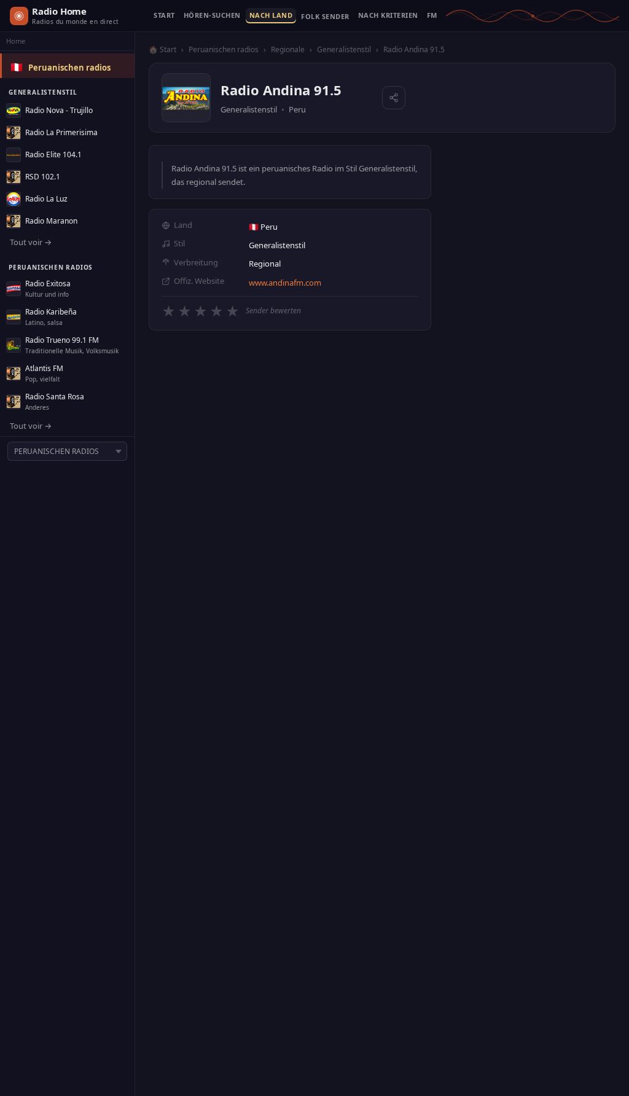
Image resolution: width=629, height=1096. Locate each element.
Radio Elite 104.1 (53, 154)
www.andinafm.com (285, 282)
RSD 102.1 (42, 176)
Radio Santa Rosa (54, 396)
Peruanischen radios (69, 67)
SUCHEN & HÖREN (212, 15)
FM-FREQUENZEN (432, 15)
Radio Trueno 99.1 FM (62, 340)
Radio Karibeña (51, 312)
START (164, 15)
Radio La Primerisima (61, 132)
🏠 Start (162, 49)
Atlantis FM (44, 368)
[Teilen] (393, 97)
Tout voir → (31, 242)
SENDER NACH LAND (271, 15)
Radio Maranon (51, 221)
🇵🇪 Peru (263, 226)
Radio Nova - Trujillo (59, 110)
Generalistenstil (344, 49)
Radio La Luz (46, 199)
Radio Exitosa (48, 283)
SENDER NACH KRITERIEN (388, 15)
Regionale (288, 49)
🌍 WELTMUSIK (325, 19)
